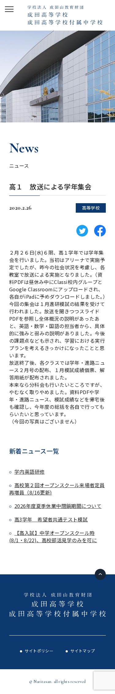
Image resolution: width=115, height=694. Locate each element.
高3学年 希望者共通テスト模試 (51, 519)
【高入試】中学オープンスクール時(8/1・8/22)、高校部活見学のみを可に (53, 536)
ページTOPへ (100, 574)
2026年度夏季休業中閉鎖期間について (58, 505)
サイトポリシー (39, 651)
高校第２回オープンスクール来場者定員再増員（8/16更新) (57, 488)
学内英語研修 (29, 471)
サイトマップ (82, 651)
